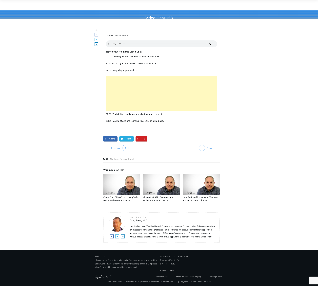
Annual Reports (167, 271)
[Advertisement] (161, 93)
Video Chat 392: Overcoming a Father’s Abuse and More (161, 189)
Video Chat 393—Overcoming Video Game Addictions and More (121, 189)
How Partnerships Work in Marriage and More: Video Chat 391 (201, 189)
